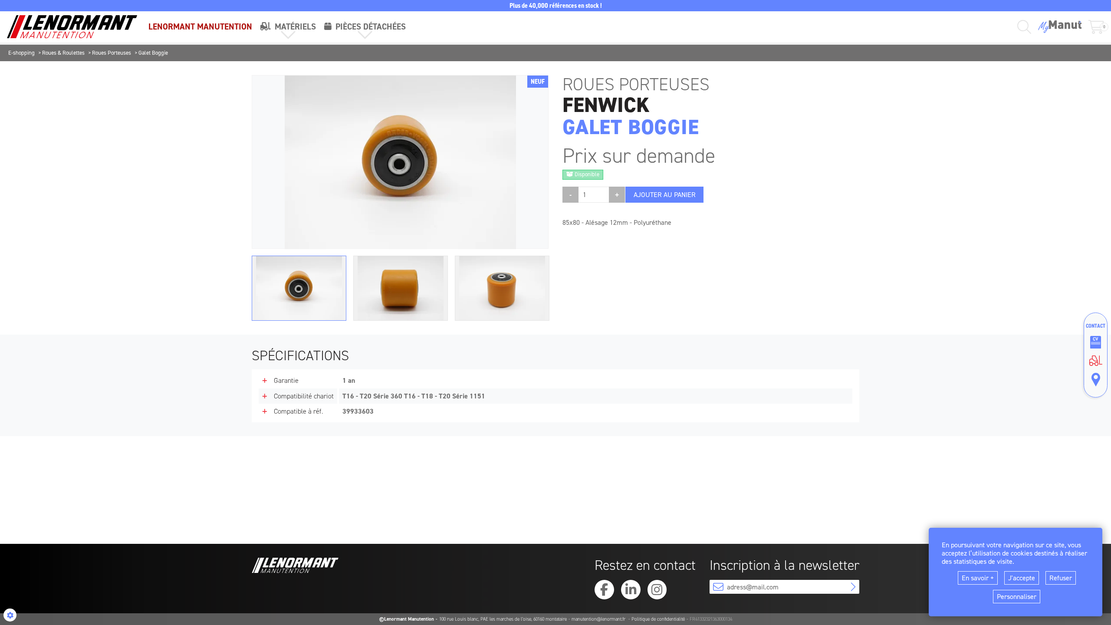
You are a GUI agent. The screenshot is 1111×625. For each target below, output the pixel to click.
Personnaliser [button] (1016, 596)
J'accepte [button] (1021, 577)
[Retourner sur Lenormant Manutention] (1095, 360)
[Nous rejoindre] (1095, 342)
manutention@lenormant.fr (599, 619)
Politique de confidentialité (658, 619)
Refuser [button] (1060, 577)
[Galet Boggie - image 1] (299, 288)
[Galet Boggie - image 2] (400, 288)
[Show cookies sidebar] (9, 615)
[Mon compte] (1059, 26)
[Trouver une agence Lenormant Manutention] (1095, 380)
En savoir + (978, 577)
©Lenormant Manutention (406, 619)
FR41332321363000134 (711, 619)
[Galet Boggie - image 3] (502, 288)
